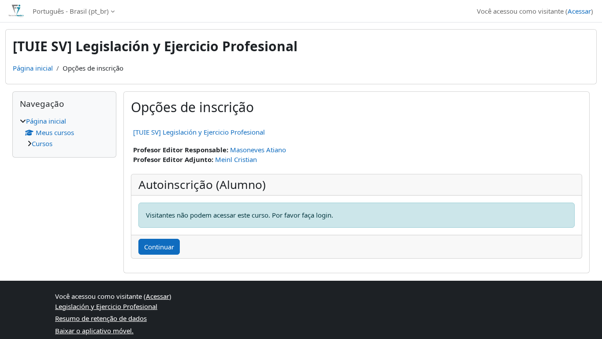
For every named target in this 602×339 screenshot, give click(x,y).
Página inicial (33, 68)
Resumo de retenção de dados (101, 318)
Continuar (159, 246)
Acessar (579, 11)
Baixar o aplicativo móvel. (94, 330)
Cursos (42, 143)
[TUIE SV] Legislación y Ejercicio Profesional (199, 132)
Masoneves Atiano (258, 149)
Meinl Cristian (236, 159)
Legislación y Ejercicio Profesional (106, 306)
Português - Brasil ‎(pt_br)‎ (71, 11)
